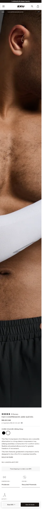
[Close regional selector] (37, 245)
